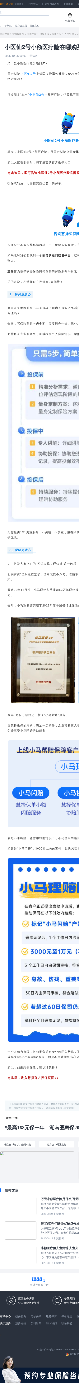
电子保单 (36, 1316)
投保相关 (20, 1316)
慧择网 (34, 55)
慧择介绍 (20, 1323)
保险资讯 (44, 33)
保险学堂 (31, 33)
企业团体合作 (52, 3)
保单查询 (68, 3)
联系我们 (66, 1323)
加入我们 (51, 1323)
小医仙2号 (28, 73)
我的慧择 (34, 3)
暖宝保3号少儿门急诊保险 (17, 1144)
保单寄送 (66, 1316)
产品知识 (69, 33)
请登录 (9, 3)
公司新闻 (36, 1323)
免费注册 (19, 3)
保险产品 (56, 33)
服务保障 (51, 1316)
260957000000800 (66, 1349)
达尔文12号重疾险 (56, 1144)
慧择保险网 (18, 33)
